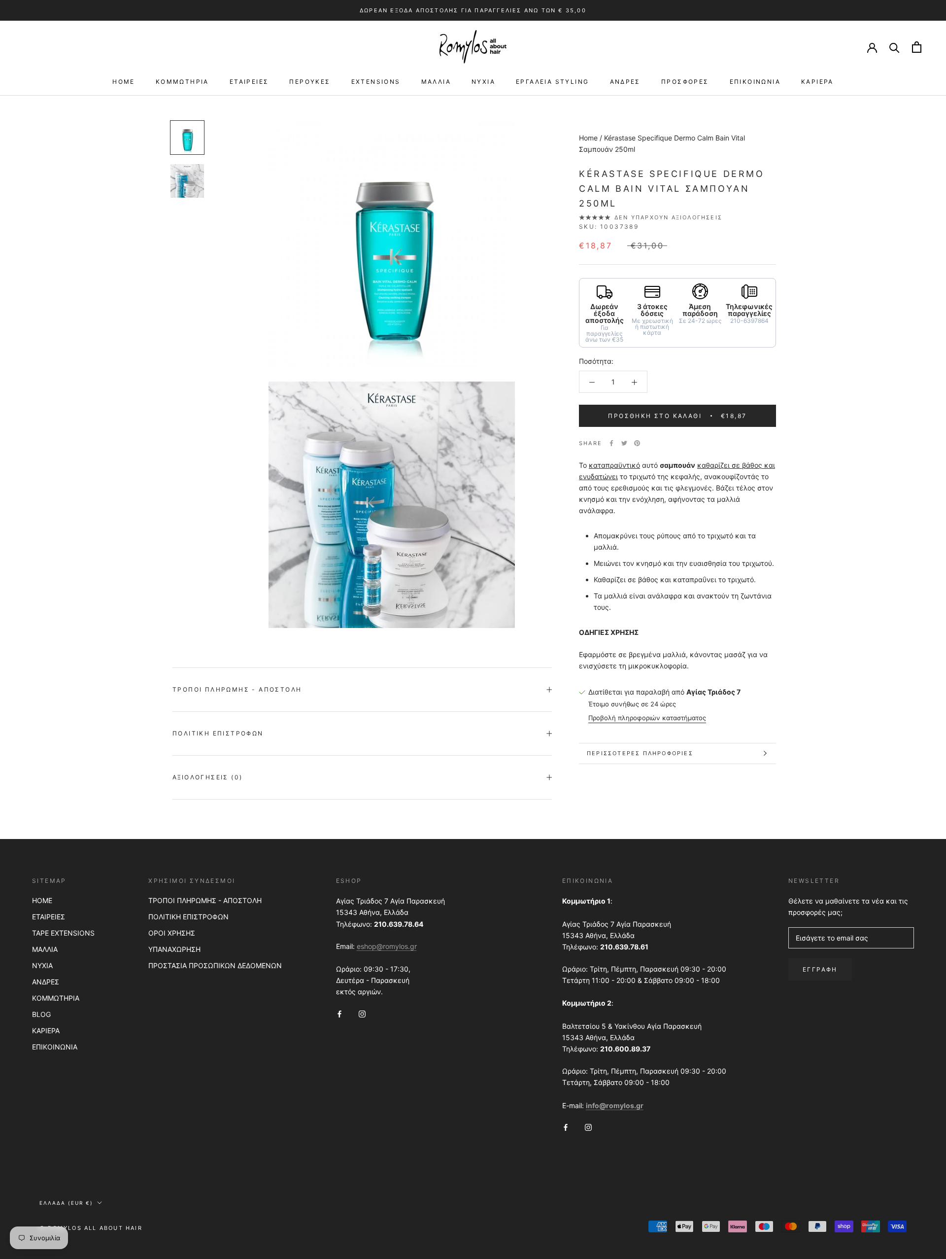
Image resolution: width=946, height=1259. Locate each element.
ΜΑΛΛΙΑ (436, 81)
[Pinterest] (637, 443)
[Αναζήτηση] (894, 47)
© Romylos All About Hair (90, 1227)
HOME (123, 81)
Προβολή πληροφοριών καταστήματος (647, 718)
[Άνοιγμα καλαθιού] (916, 47)
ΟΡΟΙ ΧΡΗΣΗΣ (171, 933)
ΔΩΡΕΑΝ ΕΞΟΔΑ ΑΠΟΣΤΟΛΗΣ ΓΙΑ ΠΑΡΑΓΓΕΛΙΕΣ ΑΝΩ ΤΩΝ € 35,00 (473, 10)
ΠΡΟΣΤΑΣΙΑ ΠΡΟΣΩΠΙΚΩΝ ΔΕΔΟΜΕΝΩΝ (215, 965)
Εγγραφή (820, 969)
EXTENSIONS (376, 81)
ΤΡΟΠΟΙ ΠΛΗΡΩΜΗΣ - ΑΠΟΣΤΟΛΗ (205, 900)
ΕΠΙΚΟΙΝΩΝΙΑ (755, 81)
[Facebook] (611, 443)
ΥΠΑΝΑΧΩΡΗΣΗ (174, 949)
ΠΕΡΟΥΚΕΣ (309, 81)
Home (588, 138)
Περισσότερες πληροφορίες (640, 753)
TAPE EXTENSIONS (63, 933)
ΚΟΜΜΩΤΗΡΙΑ (182, 81)
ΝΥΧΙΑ (483, 81)
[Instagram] (362, 1012)
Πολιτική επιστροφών (218, 733)
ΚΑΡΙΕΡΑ (817, 81)
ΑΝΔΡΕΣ (625, 81)
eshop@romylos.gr (387, 946)
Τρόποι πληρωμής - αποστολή (237, 689)
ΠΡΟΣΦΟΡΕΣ (685, 81)
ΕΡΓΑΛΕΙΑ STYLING (552, 81)
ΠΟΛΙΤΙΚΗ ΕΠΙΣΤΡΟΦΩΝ (188, 916)
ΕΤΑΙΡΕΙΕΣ (249, 81)
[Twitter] (624, 443)
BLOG (41, 1014)
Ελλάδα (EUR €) (66, 1203)
